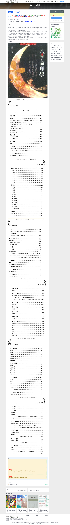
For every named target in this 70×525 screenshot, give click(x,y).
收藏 (46, 484)
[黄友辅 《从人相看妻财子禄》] (22, 501)
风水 (54, 60)
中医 (52, 45)
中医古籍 (56, 45)
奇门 (58, 51)
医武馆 (40, 1)
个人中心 (27, 516)
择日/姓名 (56, 53)
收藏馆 (44, 1)
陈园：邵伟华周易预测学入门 (11, 511)
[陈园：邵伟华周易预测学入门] (11, 501)
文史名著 (55, 55)
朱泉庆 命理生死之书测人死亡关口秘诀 (43, 511)
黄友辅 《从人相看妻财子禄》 (22, 511)
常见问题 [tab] (17, 12)
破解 (53, 57)
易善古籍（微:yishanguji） (14, 484)
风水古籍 (59, 60)
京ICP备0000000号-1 (32, 523)
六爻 (56, 49)
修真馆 (53, 47)
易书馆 (29, 1)
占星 (56, 51)
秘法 (56, 57)
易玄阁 (33, 1)
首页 (22, 1)
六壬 (59, 47)
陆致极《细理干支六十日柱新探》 (33, 511)
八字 (10, 482)
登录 (62, 1)
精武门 (59, 57)
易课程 (49, 1)
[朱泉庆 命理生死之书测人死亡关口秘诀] (44, 501)
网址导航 (27, 519)
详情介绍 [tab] (10, 12)
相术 (57, 55)
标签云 (26, 1)
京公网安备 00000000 (38, 523)
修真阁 (37, 1)
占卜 (58, 49)
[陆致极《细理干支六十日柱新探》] (33, 501)
